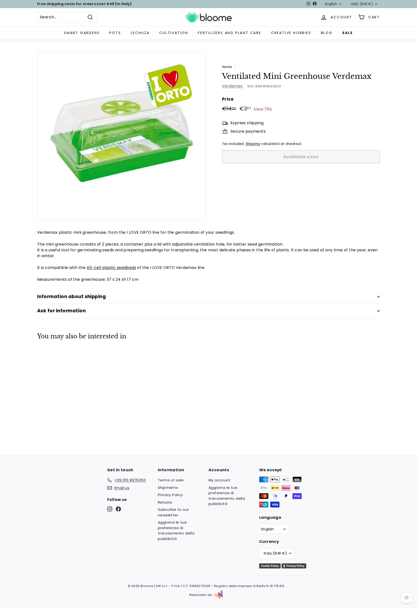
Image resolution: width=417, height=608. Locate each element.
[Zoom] (121, 136)
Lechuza (140, 32)
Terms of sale (171, 480)
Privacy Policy (170, 494)
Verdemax (232, 86)
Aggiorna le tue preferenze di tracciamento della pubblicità (176, 530)
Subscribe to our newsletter (173, 512)
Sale (347, 32)
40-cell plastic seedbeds (111, 267)
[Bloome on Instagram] (109, 509)
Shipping (253, 144)
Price (227, 99)
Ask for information (61, 310)
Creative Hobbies (291, 32)
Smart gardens (82, 32)
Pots (115, 32)
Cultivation (173, 32)
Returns (165, 502)
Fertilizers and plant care (229, 32)
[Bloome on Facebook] (118, 509)
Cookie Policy (270, 565)
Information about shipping (71, 296)
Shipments (168, 487)
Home (227, 67)
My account (219, 480)
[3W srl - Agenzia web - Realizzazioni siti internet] (220, 595)
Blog (327, 32)
